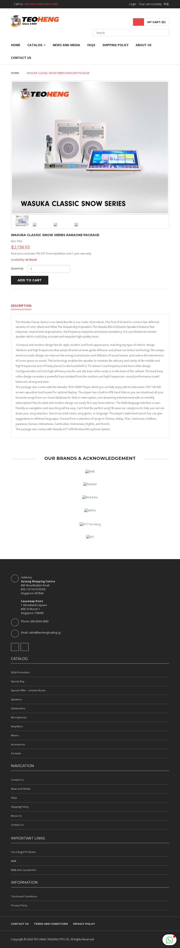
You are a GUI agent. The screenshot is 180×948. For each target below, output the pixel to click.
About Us (143, 45)
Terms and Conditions (24, 896)
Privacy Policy (19, 905)
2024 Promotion (20, 672)
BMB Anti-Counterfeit (23, 870)
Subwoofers (18, 708)
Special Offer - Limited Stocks (28, 690)
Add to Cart (30, 280)
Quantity (17, 268)
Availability (17, 260)
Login (132, 4)
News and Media (66, 45)
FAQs (91, 45)
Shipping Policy (115, 45)
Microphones (19, 717)
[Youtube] (25, 647)
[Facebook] (15, 647)
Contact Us (21, 58)
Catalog (35, 45)
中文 (166, 4)
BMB (13, 861)
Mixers (15, 735)
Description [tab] (21, 305)
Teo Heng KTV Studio (23, 852)
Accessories (18, 744)
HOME (15, 45)
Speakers (16, 699)
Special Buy (17, 681)
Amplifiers (17, 726)
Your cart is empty (150, 4)
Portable (16, 753)
